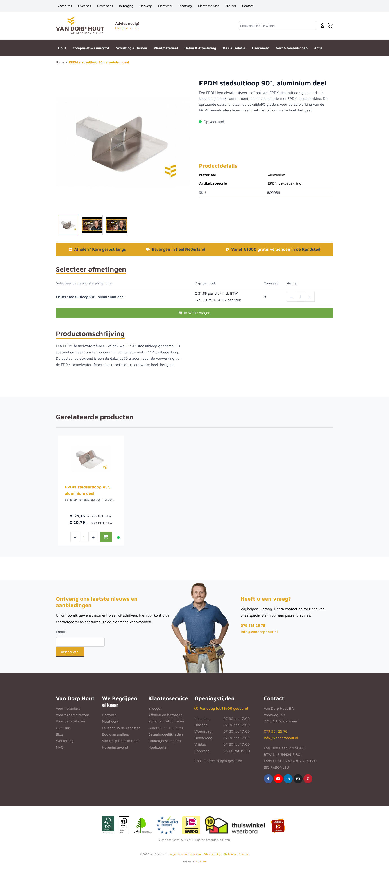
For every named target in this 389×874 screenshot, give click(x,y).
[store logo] (80, 25)
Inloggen (155, 708)
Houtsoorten (158, 747)
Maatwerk (165, 6)
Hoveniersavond (115, 747)
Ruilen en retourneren (166, 721)
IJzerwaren (260, 48)
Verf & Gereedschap (292, 48)
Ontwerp (146, 6)
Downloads (105, 6)
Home (60, 62)
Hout (62, 48)
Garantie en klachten (165, 728)
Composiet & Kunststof (91, 48)
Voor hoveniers (68, 708)
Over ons (84, 6)
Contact (247, 6)
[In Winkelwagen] (106, 537)
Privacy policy (212, 854)
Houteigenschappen (164, 741)
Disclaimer (229, 854)
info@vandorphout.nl (259, 632)
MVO (60, 747)
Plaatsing (185, 6)
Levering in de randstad (121, 728)
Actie (318, 48)
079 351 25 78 (253, 625)
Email (61, 632)
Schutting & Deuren (131, 48)
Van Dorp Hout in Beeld (121, 741)
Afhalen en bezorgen (165, 715)
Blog (59, 734)
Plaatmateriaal (166, 48)
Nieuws (231, 6)
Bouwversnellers (115, 734)
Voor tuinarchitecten (72, 715)
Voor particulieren (70, 721)
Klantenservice (208, 6)
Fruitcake (201, 861)
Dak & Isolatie (234, 48)
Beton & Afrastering (200, 48)
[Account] (322, 25)
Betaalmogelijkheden (165, 734)
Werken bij (64, 741)
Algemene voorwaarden (185, 854)
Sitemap (244, 854)
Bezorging (126, 6)
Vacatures (65, 6)
